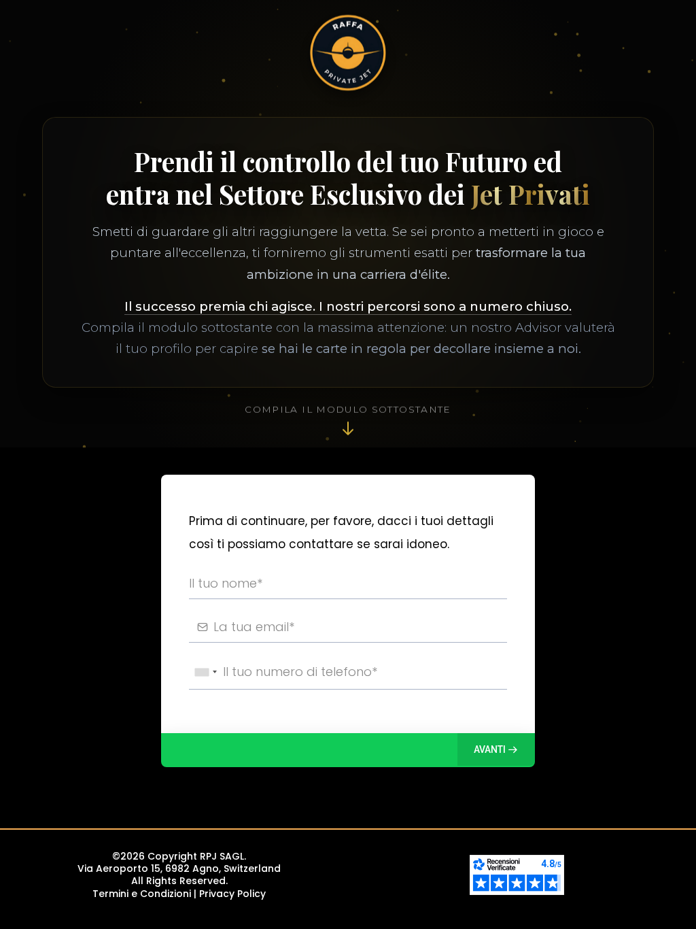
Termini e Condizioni (141, 893)
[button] (496, 749)
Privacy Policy (232, 893)
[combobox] (205, 672)
